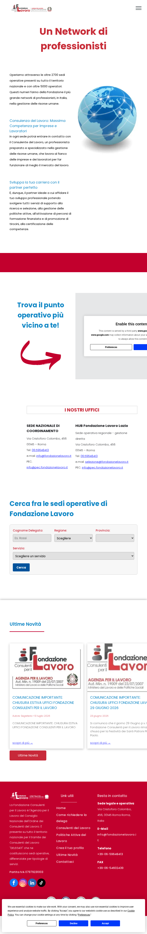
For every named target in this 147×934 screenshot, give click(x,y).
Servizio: (19, 548)
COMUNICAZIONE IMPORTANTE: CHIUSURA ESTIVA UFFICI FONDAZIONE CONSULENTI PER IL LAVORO (43, 702)
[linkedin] (32, 883)
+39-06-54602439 (110, 868)
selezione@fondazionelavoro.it (106, 462)
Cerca (21, 567)
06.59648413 (40, 450)
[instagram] (23, 883)
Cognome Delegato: (28, 530)
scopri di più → (22, 743)
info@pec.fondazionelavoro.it (47, 467)
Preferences (42, 923)
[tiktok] (41, 883)
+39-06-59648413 (110, 854)
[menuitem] (73, 808)
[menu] (139, 8)
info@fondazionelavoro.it (53, 456)
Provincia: (103, 530)
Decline (73, 923)
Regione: (60, 530)
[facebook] (14, 883)
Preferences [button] (84, 914)
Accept (105, 923)
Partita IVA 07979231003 (26, 872)
